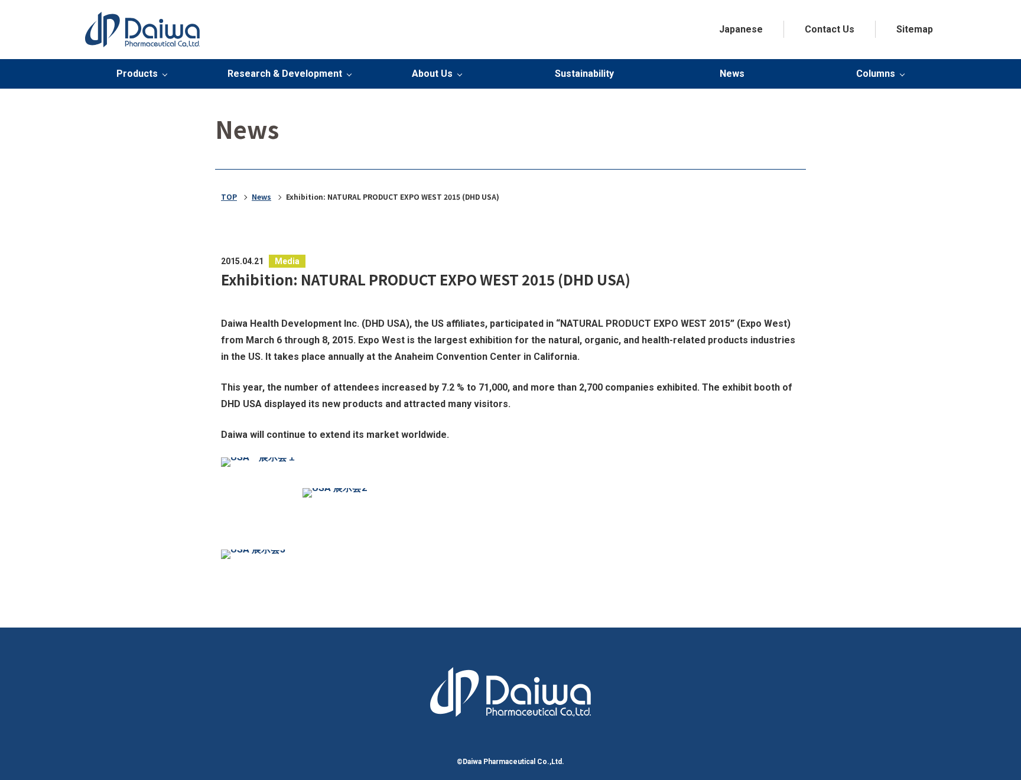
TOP (229, 196)
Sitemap (914, 29)
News (732, 73)
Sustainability (584, 73)
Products (137, 74)
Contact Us (829, 29)
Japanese (741, 29)
